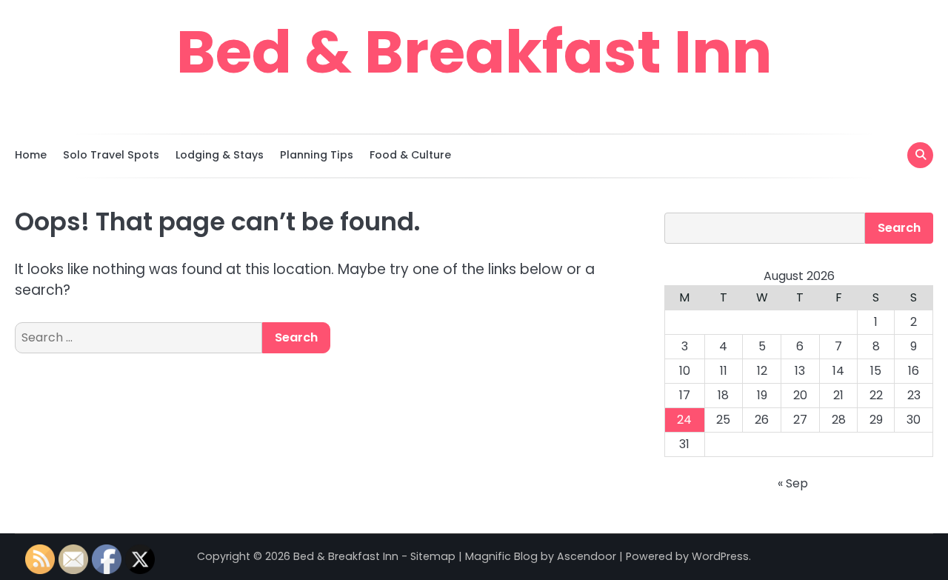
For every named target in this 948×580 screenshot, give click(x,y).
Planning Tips (316, 154)
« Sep (793, 483)
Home (31, 154)
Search (899, 227)
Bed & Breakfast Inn (474, 51)
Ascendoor (586, 556)
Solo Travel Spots (111, 154)
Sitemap (432, 556)
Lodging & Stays (220, 154)
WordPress (720, 556)
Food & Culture (410, 154)
